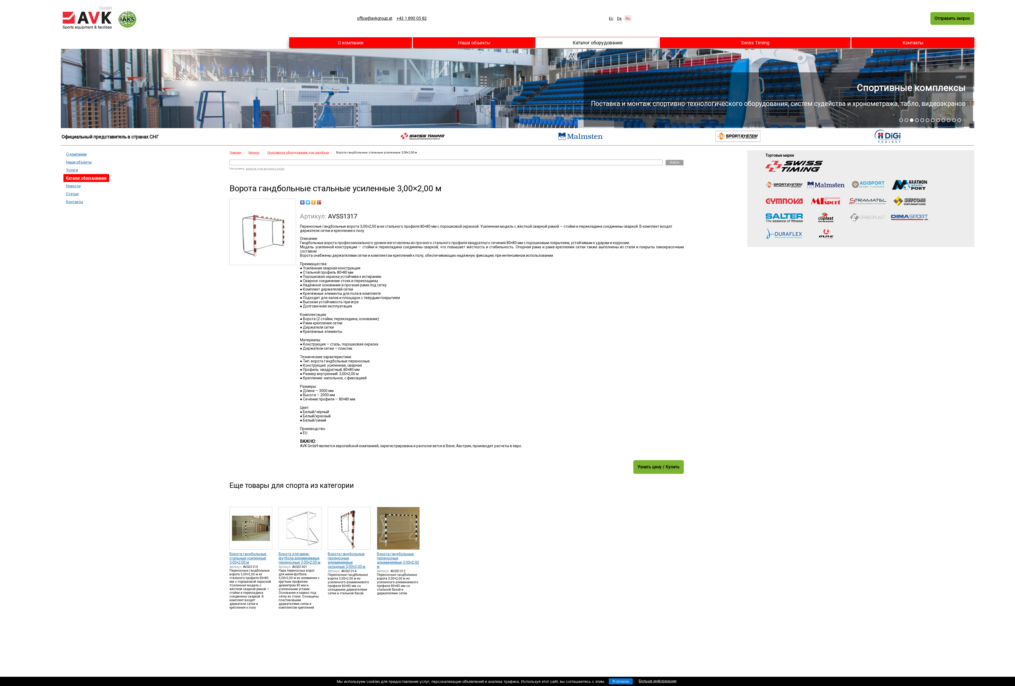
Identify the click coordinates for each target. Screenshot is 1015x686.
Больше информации (657, 681)
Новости (73, 186)
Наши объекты (474, 42)
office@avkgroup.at (374, 18)
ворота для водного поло (265, 168)
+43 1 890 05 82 (411, 18)
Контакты (913, 42)
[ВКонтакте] (302, 202)
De (619, 18)
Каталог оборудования (597, 42)
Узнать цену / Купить (659, 466)
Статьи (72, 194)
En (611, 18)
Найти (674, 162)
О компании (350, 42)
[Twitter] (308, 202)
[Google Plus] (319, 202)
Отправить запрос (952, 18)
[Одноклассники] (313, 202)
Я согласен (620, 681)
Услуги (72, 170)
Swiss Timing (755, 42)
